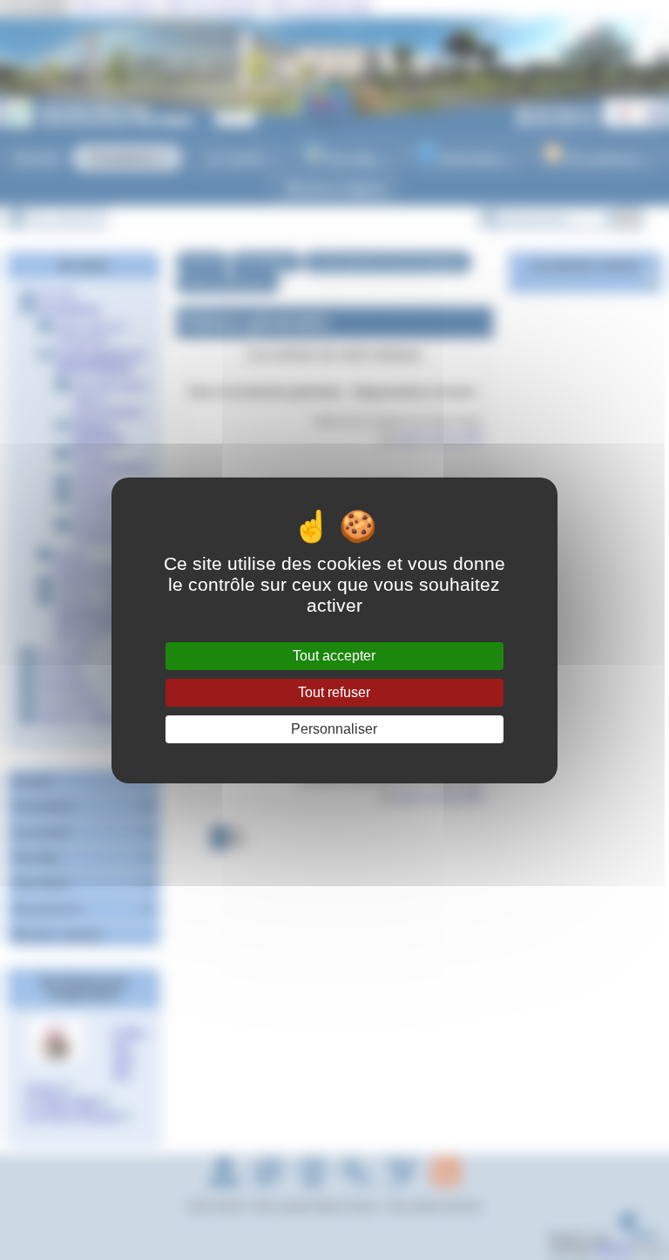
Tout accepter (334, 655)
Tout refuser (334, 692)
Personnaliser (334, 728)
